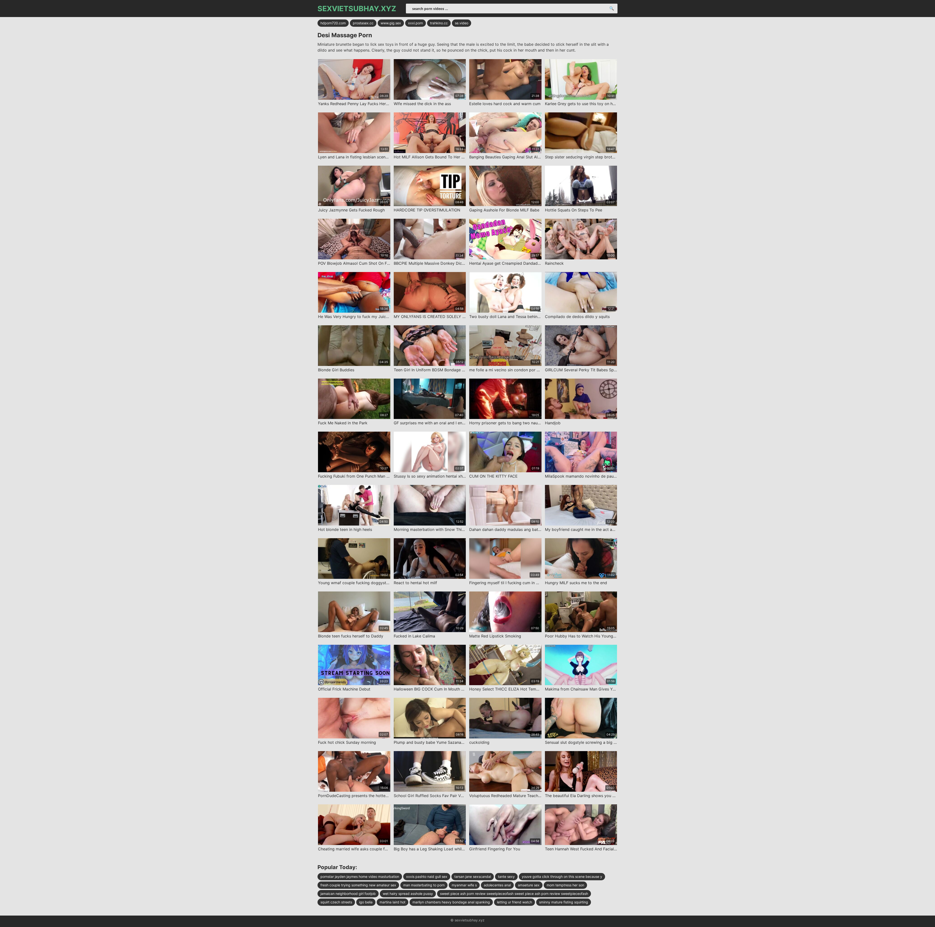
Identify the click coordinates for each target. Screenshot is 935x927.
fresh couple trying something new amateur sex (358, 885)
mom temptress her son (565, 885)
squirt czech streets (336, 902)
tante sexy (506, 876)
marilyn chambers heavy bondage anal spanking (451, 902)
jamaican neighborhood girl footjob (348, 893)
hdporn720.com (333, 23)
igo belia (366, 902)
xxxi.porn (415, 23)
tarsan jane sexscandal (472, 876)
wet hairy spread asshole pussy (408, 893)
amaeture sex (529, 885)
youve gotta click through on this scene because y (562, 876)
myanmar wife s (464, 885)
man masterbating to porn (424, 885)
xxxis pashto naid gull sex (426, 876)
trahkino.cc (439, 23)
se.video (461, 23)
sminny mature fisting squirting (563, 902)
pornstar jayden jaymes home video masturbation (359, 876)
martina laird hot (392, 902)
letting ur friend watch (514, 902)
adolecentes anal (497, 885)
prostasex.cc (363, 23)
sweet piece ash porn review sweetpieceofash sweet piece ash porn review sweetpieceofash (514, 893)
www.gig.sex (391, 23)
